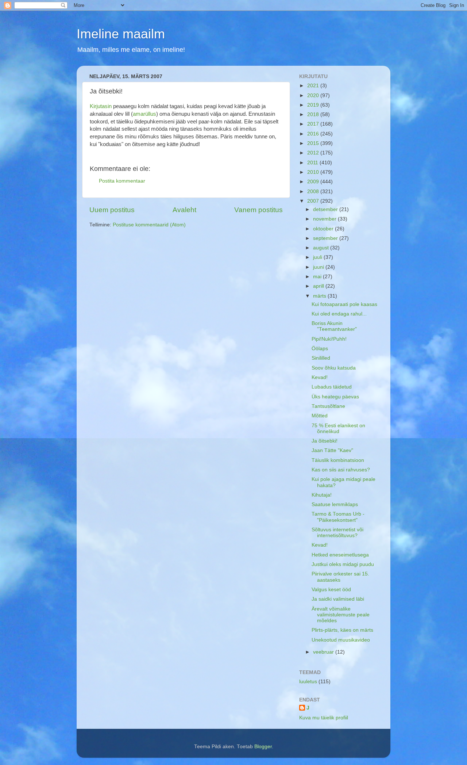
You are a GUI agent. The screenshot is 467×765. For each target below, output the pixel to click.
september (326, 238)
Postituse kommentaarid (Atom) (149, 224)
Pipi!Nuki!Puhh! (329, 339)
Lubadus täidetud (332, 387)
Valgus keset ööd (331, 589)
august (321, 247)
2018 (313, 114)
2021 (313, 85)
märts (320, 296)
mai (318, 276)
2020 (313, 95)
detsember (326, 209)
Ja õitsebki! (324, 441)
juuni (319, 267)
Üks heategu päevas (335, 396)
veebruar (324, 652)
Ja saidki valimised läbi (338, 599)
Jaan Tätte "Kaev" (332, 450)
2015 (313, 143)
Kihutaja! (322, 495)
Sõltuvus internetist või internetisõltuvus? (337, 532)
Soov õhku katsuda (334, 368)
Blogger (263, 746)
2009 (313, 181)
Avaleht (184, 210)
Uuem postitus (112, 210)
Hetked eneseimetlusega (340, 555)
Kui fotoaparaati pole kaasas (344, 304)
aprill (319, 286)
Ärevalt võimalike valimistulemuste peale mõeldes (341, 614)
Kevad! (320, 377)
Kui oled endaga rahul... (339, 314)
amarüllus (144, 114)
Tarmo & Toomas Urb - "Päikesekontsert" (338, 517)
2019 (313, 105)
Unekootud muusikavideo (341, 640)
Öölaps (320, 348)
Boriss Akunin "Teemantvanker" (334, 326)
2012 (313, 153)
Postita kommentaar (122, 181)
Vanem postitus (258, 210)
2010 (313, 172)
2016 (313, 134)
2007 (313, 201)
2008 (313, 191)
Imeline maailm (121, 33)
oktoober (324, 229)
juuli (318, 257)
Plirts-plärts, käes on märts (342, 630)
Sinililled (321, 358)
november (325, 219)
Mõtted (320, 415)
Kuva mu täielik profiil (323, 717)
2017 (313, 124)
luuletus (308, 681)
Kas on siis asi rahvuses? (341, 470)
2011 (313, 162)
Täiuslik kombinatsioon (338, 460)
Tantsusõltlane (328, 406)
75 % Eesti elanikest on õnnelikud (338, 428)
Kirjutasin (101, 106)
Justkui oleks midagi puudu (343, 564)
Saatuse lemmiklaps (335, 504)
